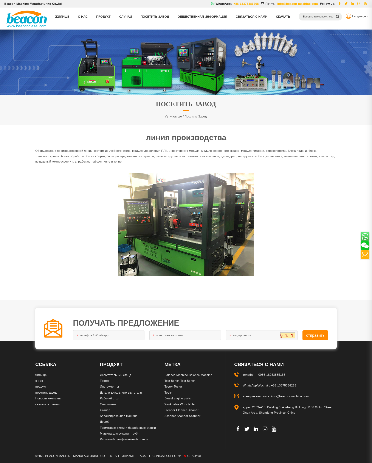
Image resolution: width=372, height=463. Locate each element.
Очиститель (108, 404)
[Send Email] (365, 254)
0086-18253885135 (271, 374)
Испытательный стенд (115, 375)
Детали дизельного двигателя (121, 392)
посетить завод (155, 16)
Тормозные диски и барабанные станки (128, 427)
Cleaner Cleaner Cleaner (181, 410)
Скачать (283, 16)
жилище (176, 116)
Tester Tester (173, 386)
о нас (83, 16)
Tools (168, 392)
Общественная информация (202, 16)
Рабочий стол (109, 398)
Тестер (105, 380)
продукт (103, 16)
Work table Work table (179, 404)
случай (125, 16)
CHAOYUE (194, 456)
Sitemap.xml (125, 456)
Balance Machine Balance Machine (188, 375)
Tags (142, 456)
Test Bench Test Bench (179, 380)
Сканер (105, 410)
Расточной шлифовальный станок (124, 439)
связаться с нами (251, 16)
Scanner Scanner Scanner (182, 416)
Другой (105, 421)
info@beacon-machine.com (290, 396)
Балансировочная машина (119, 416)
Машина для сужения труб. (119, 433)
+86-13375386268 (283, 385)
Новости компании (48, 398)
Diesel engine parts (177, 398)
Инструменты (109, 386)
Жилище (62, 16)
